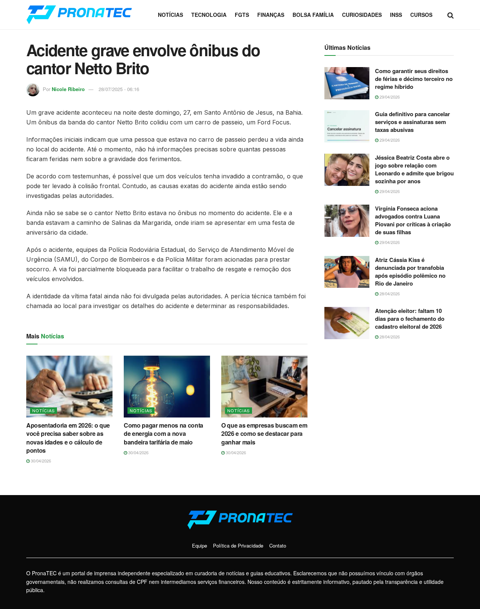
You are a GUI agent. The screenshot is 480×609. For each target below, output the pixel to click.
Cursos (421, 14)
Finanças (270, 14)
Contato (277, 545)
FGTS (242, 14)
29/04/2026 (389, 97)
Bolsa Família (313, 14)
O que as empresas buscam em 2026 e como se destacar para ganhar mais (264, 433)
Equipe (199, 545)
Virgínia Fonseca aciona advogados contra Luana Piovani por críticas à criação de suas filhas (413, 220)
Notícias (170, 14)
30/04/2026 (40, 461)
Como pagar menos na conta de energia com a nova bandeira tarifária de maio (163, 433)
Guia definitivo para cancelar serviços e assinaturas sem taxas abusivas (412, 122)
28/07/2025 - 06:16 (119, 89)
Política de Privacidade (238, 545)
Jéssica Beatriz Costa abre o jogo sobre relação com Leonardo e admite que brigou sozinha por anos (414, 169)
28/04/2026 (389, 293)
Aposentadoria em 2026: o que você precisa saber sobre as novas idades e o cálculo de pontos (68, 438)
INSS (396, 14)
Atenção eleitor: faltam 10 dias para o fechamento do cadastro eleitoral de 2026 (409, 319)
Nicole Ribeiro (68, 89)
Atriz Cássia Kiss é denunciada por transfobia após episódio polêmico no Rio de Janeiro (410, 271)
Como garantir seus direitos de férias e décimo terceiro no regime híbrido (414, 79)
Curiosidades (362, 14)
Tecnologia (208, 14)
